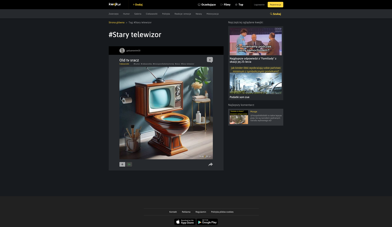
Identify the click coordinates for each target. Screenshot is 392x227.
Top (241, 4)
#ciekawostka (146, 64)
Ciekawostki (152, 14)
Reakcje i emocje (183, 14)
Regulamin (201, 212)
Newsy (199, 14)
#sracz (177, 64)
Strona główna (116, 22)
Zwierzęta (114, 14)
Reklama (186, 212)
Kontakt (173, 212)
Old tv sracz (129, 60)
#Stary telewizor (187, 64)
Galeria (137, 14)
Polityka (166, 14)
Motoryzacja (213, 14)
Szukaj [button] (277, 13)
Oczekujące (208, 4)
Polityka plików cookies (222, 212)
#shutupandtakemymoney (163, 64)
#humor (137, 64)
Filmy (227, 4)
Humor (126, 14)
